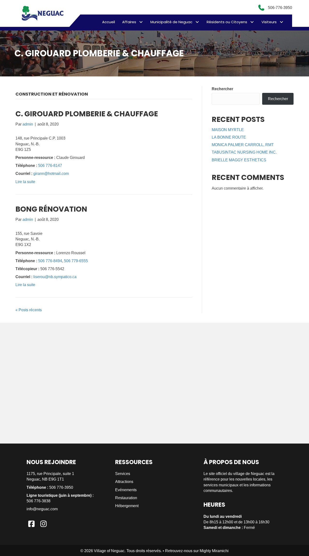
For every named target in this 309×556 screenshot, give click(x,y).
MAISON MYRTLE (228, 130)
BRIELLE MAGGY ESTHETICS (239, 160)
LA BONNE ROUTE (229, 137)
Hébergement (127, 506)
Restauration (126, 498)
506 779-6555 (76, 261)
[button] (140, 21)
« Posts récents (28, 310)
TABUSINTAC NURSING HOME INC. (244, 152)
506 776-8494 (50, 261)
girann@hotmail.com (51, 173)
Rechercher (222, 89)
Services (122, 474)
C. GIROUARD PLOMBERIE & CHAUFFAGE (86, 114)
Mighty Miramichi (214, 551)
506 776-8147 (50, 165)
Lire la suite (25, 182)
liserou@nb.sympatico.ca (55, 277)
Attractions (124, 482)
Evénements (126, 490)
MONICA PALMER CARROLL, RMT (243, 145)
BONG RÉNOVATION (51, 209)
